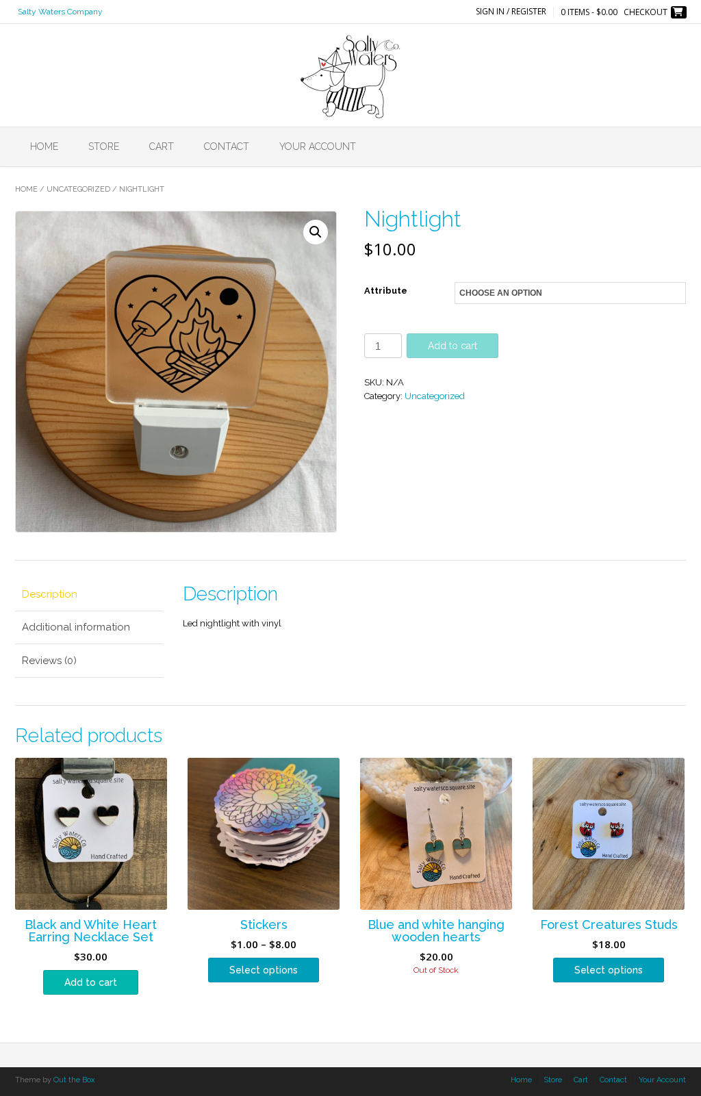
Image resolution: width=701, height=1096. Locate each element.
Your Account (317, 146)
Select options (263, 970)
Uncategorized (78, 189)
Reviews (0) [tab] (49, 660)
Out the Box (74, 1079)
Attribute (385, 290)
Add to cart (452, 345)
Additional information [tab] (76, 627)
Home (44, 146)
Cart (161, 146)
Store (103, 146)
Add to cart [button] (90, 982)
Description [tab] (49, 594)
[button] (315, 232)
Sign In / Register (511, 11)
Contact (226, 146)
